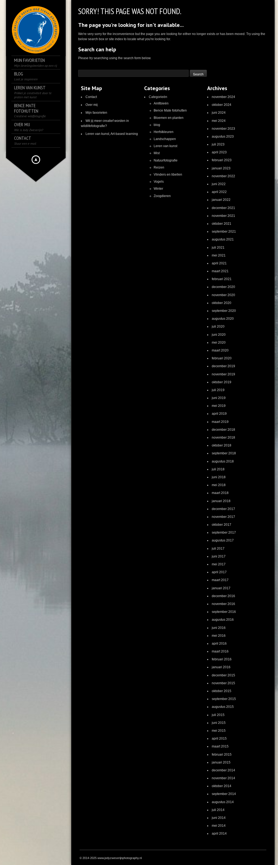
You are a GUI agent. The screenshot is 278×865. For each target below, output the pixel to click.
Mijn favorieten (96, 113)
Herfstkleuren (163, 132)
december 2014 (223, 770)
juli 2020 (218, 326)
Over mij (92, 105)
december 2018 (223, 430)
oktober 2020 (221, 303)
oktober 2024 (221, 105)
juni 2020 (219, 335)
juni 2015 (219, 723)
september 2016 (224, 612)
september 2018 (224, 453)
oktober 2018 (221, 445)
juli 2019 (218, 390)
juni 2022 (219, 184)
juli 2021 (218, 247)
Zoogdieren (162, 196)
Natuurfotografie (166, 160)
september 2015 (224, 699)
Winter (158, 189)
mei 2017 (219, 564)
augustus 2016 (223, 620)
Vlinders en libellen (168, 174)
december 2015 (223, 675)
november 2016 (223, 604)
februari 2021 (222, 279)
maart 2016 (220, 651)
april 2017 (219, 572)
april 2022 (219, 192)
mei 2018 (219, 485)
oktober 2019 (221, 382)
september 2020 (224, 311)
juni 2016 (219, 628)
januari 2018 (221, 501)
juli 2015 (218, 715)
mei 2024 (219, 121)
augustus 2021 (223, 239)
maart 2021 (220, 271)
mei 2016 (219, 636)
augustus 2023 (223, 136)
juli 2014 (218, 810)
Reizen (159, 167)
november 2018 (223, 437)
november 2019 (223, 374)
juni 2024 (219, 113)
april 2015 (219, 738)
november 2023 (223, 129)
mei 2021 (219, 255)
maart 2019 (220, 422)
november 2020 (223, 295)
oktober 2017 (221, 525)
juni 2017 (219, 556)
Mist (157, 153)
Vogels (159, 181)
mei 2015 (219, 731)
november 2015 (223, 683)
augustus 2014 (223, 802)
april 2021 (219, 263)
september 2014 (224, 794)
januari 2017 (221, 588)
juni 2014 (219, 818)
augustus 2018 (223, 461)
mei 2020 (219, 342)
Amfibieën (161, 103)
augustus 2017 (223, 540)
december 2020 (223, 287)
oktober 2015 (221, 691)
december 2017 (223, 509)
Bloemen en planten (169, 118)
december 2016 (223, 596)
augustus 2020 (223, 319)
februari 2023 (222, 160)
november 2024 (223, 97)
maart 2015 (220, 746)
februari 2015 (222, 754)
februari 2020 (222, 358)
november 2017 (223, 517)
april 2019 (219, 414)
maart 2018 (220, 493)
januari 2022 (221, 200)
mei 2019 (219, 406)
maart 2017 (220, 580)
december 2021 (223, 208)
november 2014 (223, 778)
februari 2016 (222, 659)
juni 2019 (219, 398)
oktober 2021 (221, 224)
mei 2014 (219, 826)
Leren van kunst (165, 146)
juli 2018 (218, 469)
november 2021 (223, 216)
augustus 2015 (223, 707)
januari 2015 (221, 762)
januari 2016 (221, 667)
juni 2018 (219, 477)
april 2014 (219, 833)
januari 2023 (221, 168)
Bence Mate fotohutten (170, 110)
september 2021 (224, 231)
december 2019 (223, 366)
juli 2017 (218, 548)
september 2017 (224, 532)
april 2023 (219, 152)
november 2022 (223, 176)
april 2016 (219, 643)
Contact (91, 97)
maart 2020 (220, 350)
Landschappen (165, 139)
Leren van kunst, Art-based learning (112, 134)
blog (157, 125)
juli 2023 (218, 144)
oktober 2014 (221, 786)
